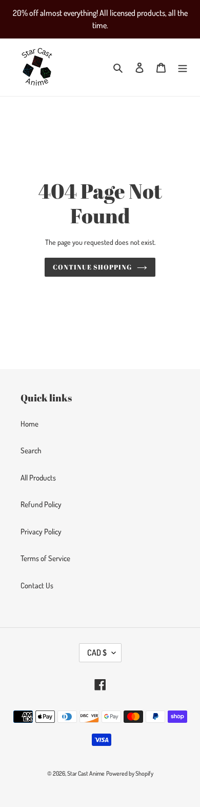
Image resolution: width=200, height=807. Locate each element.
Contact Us (37, 585)
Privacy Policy (41, 531)
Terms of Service (45, 558)
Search (31, 450)
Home (29, 424)
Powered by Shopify (129, 773)
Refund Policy (41, 504)
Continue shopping (92, 267)
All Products (38, 478)
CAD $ (97, 652)
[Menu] (182, 67)
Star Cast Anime (86, 773)
